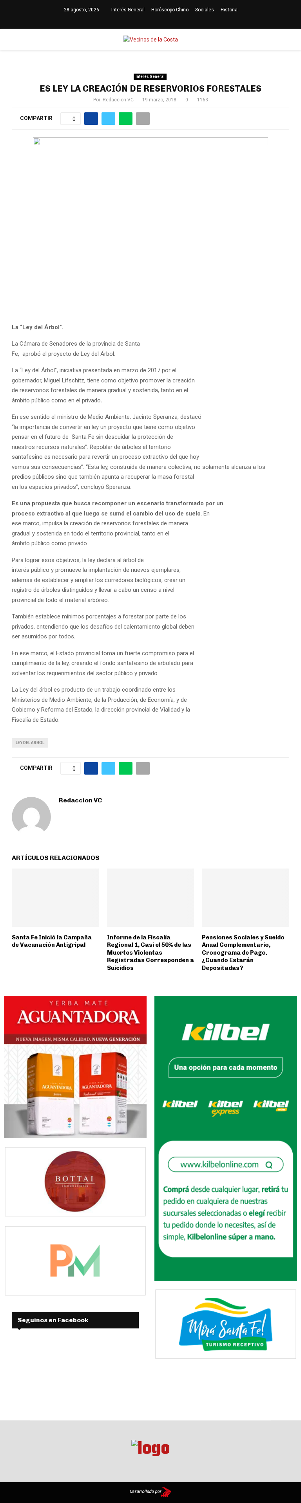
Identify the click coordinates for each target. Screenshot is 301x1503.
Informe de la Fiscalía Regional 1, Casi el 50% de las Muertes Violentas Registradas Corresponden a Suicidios (150, 952)
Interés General (128, 10)
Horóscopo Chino (170, 10)
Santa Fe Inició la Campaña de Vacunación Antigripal (52, 941)
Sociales (204, 10)
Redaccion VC (118, 100)
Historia (229, 10)
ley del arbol (30, 743)
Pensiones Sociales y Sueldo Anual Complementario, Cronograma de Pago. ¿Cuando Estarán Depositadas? (243, 952)
